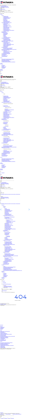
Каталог (1, 14)
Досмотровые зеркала (6, 52)
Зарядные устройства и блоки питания (8, 44)
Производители (4, 66)
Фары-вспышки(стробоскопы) (7, 26)
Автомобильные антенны (6, 39)
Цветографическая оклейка (5, 60)
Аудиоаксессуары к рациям (7, 43)
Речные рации (5, 20)
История (3, 165)
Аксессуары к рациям (5, 41)
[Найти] (1, 81)
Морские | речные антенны (7, 40)
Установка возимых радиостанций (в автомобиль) (8, 161)
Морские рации (5, 19)
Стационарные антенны (6, 38)
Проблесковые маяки (6, 27)
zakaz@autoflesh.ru (2, 9)
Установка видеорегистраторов (6, 61)
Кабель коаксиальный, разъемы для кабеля (6, 334)
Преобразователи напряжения (6, 53)
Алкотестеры (5, 50)
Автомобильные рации (6, 18)
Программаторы (5, 46)
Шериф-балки (5, 24)
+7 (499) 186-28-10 (3, 5)
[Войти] (0, 190)
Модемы (4, 35)
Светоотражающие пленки (7, 25)
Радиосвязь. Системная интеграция (6, 59)
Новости (1, 69)
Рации (3, 15)
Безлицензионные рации (6, 21)
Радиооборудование (4, 32)
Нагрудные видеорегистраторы (7, 48)
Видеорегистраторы (4, 47)
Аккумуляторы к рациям (6, 42)
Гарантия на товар (2, 347)
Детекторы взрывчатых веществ (7, 51)
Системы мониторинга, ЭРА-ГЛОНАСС (8, 30)
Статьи (1, 63)
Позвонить (1, 412)
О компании (3, 65)
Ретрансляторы (4, 31)
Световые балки (5, 23)
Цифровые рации (5, 16)
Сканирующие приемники (7, 37)
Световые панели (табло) (6, 29)
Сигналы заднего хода (6, 28)
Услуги (1, 57)
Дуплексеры (5, 36)
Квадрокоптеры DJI (4, 56)
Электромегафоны (4, 54)
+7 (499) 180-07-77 (4, 7)
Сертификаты (4, 67)
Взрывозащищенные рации (7, 17)
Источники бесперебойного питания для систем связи (9, 49)
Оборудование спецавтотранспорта (6, 22)
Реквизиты (3, 167)
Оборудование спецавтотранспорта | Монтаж (8, 158)
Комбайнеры (5, 34)
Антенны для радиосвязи (3, 333)
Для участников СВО (5, 55)
